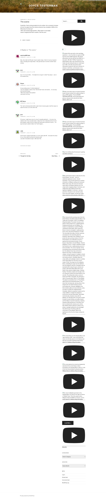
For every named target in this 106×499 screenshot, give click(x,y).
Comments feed (65, 480)
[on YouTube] (74, 39)
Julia (21, 131)
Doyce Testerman (43, 5)
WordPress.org (65, 482)
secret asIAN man (25, 55)
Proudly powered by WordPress (27, 495)
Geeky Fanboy (26, 40)
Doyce (33, 19)
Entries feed (65, 477)
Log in (63, 474)
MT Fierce (23, 101)
